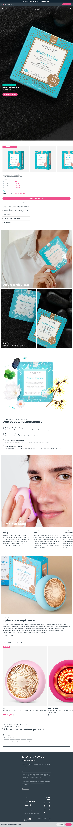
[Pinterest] (49, 809)
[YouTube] (49, 806)
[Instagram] (45, 803)
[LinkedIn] (45, 809)
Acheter (68, 824)
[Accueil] (36, 8)
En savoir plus (7, 635)
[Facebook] (49, 803)
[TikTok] (45, 812)
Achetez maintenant (10, 94)
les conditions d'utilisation (37, 783)
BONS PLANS (66, 4)
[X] (45, 806)
